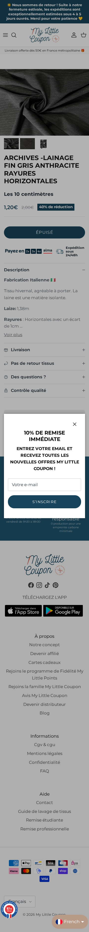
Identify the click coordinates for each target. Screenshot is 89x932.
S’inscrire (44, 501)
